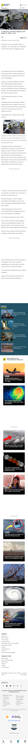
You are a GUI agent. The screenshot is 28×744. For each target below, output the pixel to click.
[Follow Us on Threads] (17, 686)
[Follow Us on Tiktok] (14, 686)
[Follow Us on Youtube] (10, 686)
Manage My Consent (6, 645)
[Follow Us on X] (21, 686)
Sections (22, 7)
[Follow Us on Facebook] (3, 686)
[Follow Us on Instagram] (7, 686)
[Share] (2, 37)
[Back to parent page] (4, 6)
